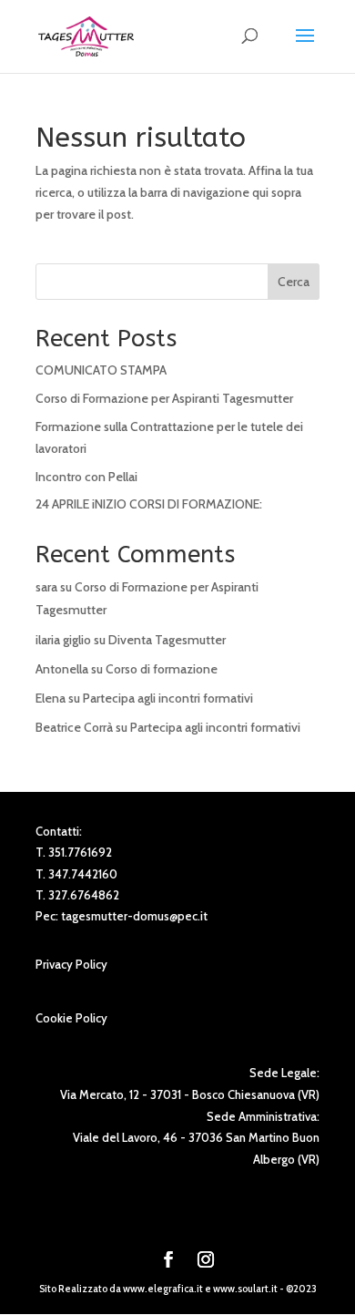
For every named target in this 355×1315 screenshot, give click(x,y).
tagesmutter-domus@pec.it (134, 916)
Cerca (293, 281)
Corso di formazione (162, 669)
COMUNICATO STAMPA (101, 370)
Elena (51, 698)
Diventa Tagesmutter (167, 640)
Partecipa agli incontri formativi (168, 698)
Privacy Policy (71, 964)
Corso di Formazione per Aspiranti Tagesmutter (164, 398)
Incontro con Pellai (86, 476)
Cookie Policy (71, 1018)
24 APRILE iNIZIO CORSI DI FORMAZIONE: (149, 504)
